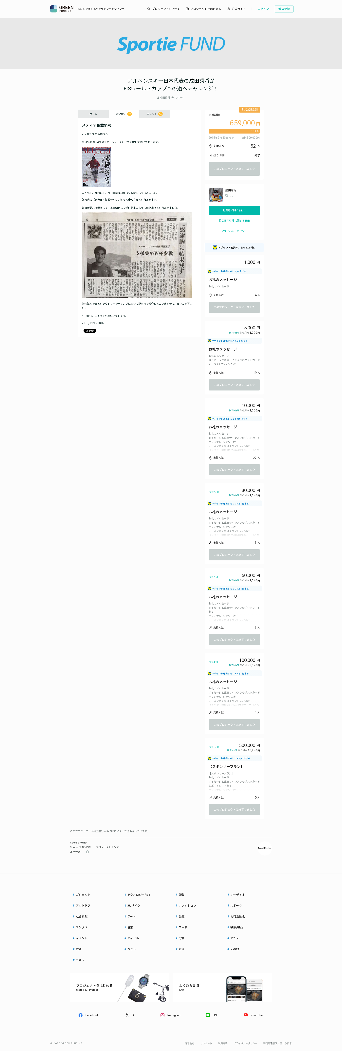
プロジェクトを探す (107, 847)
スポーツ (179, 97)
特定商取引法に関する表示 (234, 220)
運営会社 (75, 851)
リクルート (206, 1043)
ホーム (93, 114)
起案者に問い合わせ (234, 210)
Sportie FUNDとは (80, 847)
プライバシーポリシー (234, 230)
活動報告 (123, 114)
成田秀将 (165, 97)
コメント (154, 114)
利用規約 (223, 1043)
